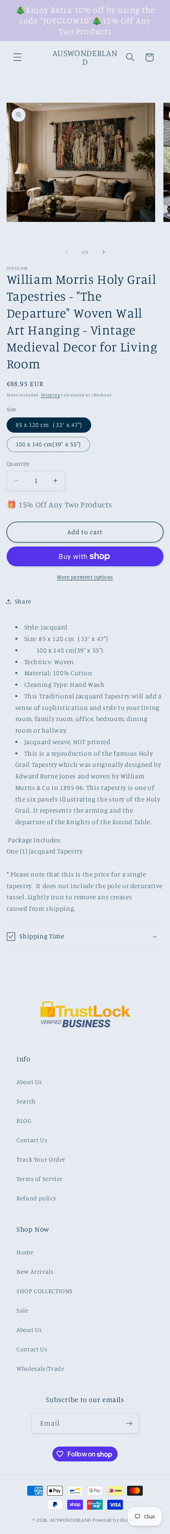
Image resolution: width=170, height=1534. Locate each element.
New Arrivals (35, 1271)
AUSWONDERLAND (71, 1520)
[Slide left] (66, 252)
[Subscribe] (129, 1423)
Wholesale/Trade (40, 1368)
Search (26, 1101)
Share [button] (23, 601)
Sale (22, 1310)
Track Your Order (41, 1159)
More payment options (85, 577)
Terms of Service (40, 1178)
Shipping (50, 394)
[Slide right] (103, 252)
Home (25, 1252)
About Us (29, 1081)
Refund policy (36, 1198)
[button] (17, 57)
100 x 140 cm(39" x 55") (48, 444)
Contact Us (32, 1139)
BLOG (24, 1120)
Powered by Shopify (114, 1520)
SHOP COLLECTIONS (45, 1290)
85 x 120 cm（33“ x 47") (49, 424)
